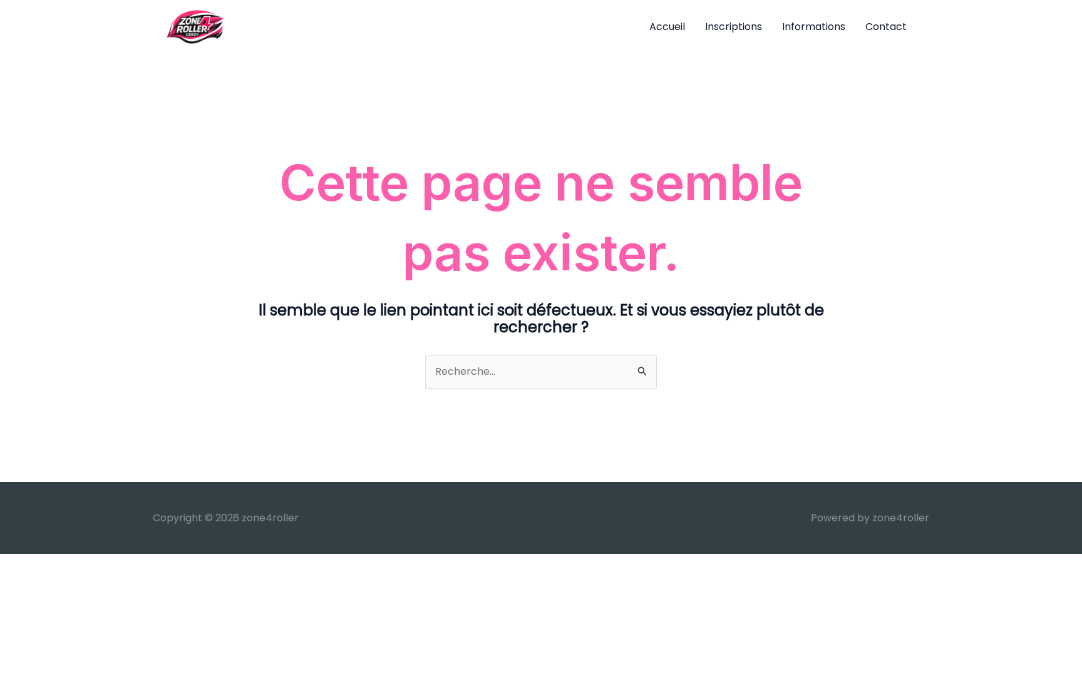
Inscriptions (733, 26)
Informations (813, 26)
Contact (886, 26)
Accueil (667, 26)
